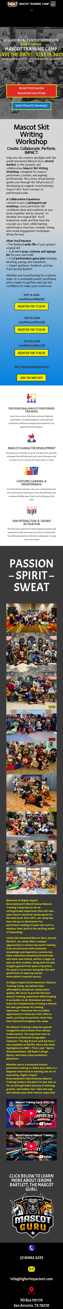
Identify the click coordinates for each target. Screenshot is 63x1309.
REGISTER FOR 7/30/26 (31, 353)
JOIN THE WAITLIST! (31, 378)
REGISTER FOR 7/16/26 (31, 306)
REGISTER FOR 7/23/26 (31, 330)
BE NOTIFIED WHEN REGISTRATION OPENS (31, 91)
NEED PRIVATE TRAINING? (31, 106)
